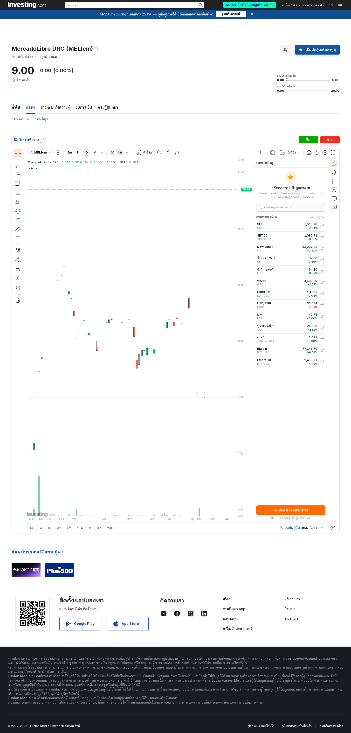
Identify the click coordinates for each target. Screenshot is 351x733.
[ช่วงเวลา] (102, 152)
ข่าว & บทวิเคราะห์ (55, 107)
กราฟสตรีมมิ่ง (20, 119)
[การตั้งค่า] (333, 527)
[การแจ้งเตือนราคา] (158, 152)
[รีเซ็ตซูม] (151, 510)
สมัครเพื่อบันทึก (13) (293, 510)
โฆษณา (290, 609)
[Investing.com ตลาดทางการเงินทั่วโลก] (27, 4)
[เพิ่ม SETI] (322, 226)
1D (86, 152)
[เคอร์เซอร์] (18, 153)
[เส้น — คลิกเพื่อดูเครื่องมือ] (18, 165)
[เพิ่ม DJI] (322, 248)
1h (78, 152)
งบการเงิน (84, 107)
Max (110, 528)
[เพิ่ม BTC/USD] (322, 350)
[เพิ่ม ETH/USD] (322, 361)
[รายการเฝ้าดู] (334, 164)
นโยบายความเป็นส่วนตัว (297, 726)
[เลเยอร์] (18, 288)
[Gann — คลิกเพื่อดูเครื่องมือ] (18, 202)
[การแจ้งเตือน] (334, 172)
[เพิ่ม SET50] (322, 237)
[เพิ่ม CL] (322, 260)
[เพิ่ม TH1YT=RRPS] (322, 339)
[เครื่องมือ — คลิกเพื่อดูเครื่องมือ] (18, 229)
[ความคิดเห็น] (334, 198)
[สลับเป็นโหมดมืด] (317, 152)
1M (94, 152)
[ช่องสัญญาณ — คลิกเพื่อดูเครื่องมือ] (18, 174)
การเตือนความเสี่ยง (331, 726)
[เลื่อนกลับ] (138, 510)
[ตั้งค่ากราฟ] (325, 152)
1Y (90, 528)
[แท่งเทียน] (120, 152)
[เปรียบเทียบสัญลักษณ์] (58, 152)
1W (40, 528)
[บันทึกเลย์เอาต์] (272, 152)
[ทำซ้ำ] (177, 152)
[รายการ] (334, 181)
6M (69, 528)
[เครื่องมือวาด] (25, 340)
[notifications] (331, 4)
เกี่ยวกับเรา (292, 599)
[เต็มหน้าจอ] (333, 152)
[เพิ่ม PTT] (322, 316)
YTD (80, 528)
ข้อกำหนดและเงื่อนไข (261, 726)
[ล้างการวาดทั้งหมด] (18, 300)
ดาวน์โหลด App (234, 609)
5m (69, 152)
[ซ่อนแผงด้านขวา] (251, 340)
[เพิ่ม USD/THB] (322, 305)
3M (59, 528)
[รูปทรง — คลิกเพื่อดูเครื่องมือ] (18, 183)
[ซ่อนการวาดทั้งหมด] (18, 278)
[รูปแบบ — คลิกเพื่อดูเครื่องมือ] (18, 211)
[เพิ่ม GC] (322, 282)
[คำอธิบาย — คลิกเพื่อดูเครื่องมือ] (18, 238)
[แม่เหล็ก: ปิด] (18, 250)
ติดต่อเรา (291, 619)
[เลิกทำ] (169, 152)
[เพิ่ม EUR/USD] (322, 294)
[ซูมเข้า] (132, 510)
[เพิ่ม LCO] (322, 271)
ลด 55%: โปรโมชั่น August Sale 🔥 (249, 4)
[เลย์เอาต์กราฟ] (259, 152)
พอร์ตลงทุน (231, 619)
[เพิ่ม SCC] (322, 327)
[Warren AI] (334, 207)
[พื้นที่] (112, 152)
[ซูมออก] (125, 510)
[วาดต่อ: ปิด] (18, 259)
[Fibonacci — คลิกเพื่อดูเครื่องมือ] (18, 192)
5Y (99, 528)
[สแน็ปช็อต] (309, 152)
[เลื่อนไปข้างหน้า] (145, 510)
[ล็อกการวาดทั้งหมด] (18, 269)
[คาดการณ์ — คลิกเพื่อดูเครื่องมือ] (18, 220)
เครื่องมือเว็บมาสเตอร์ (237, 629)
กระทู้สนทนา (108, 107)
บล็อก (227, 599)
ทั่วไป (16, 107)
